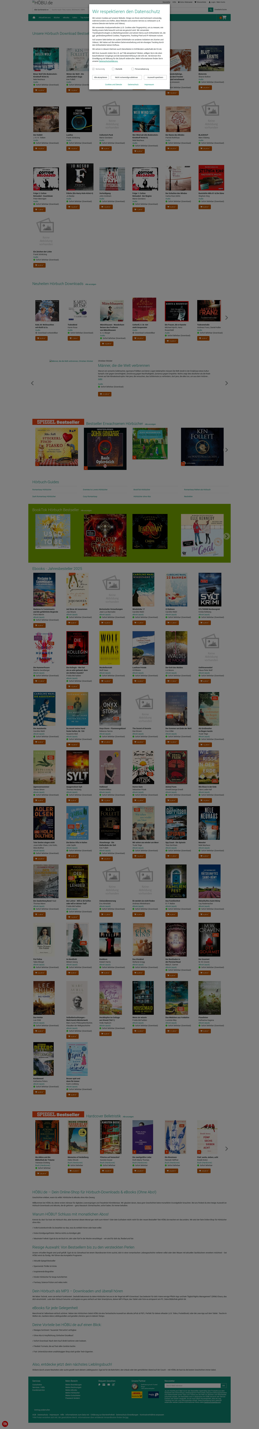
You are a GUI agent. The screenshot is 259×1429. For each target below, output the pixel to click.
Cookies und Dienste (113, 84)
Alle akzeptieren (100, 77)
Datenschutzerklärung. (108, 61)
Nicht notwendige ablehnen (126, 77)
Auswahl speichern (155, 77)
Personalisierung (141, 69)
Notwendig (100, 69)
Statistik (118, 69)
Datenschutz (133, 84)
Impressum (149, 84)
